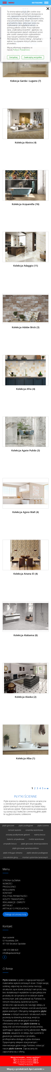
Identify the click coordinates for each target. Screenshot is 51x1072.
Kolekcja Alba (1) (25, 758)
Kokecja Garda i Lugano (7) (25, 80)
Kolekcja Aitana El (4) (25, 573)
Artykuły (8, 905)
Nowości (7, 883)
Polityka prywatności (15, 896)
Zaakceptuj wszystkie (33, 57)
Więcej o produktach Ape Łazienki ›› (25, 1069)
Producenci (9, 886)
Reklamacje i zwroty (14, 902)
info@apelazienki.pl (11, 953)
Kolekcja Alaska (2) (25, 696)
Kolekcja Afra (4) (25, 388)
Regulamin (9, 889)
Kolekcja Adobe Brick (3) (25, 327)
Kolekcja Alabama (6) (25, 635)
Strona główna (11, 880)
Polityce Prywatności (21, 50)
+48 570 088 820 (10, 949)
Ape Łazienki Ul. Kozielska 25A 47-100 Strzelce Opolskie (14, 940)
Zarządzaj (13, 57)
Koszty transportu (13, 899)
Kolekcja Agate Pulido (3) (25, 450)
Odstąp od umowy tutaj (15, 914)
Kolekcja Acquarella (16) (25, 204)
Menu (11, 2)
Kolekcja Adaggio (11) (25, 265)
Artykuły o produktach (16, 908)
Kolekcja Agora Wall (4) (25, 512)
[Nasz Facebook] (5, 957)
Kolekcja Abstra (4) (25, 142)
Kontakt (7, 892)
